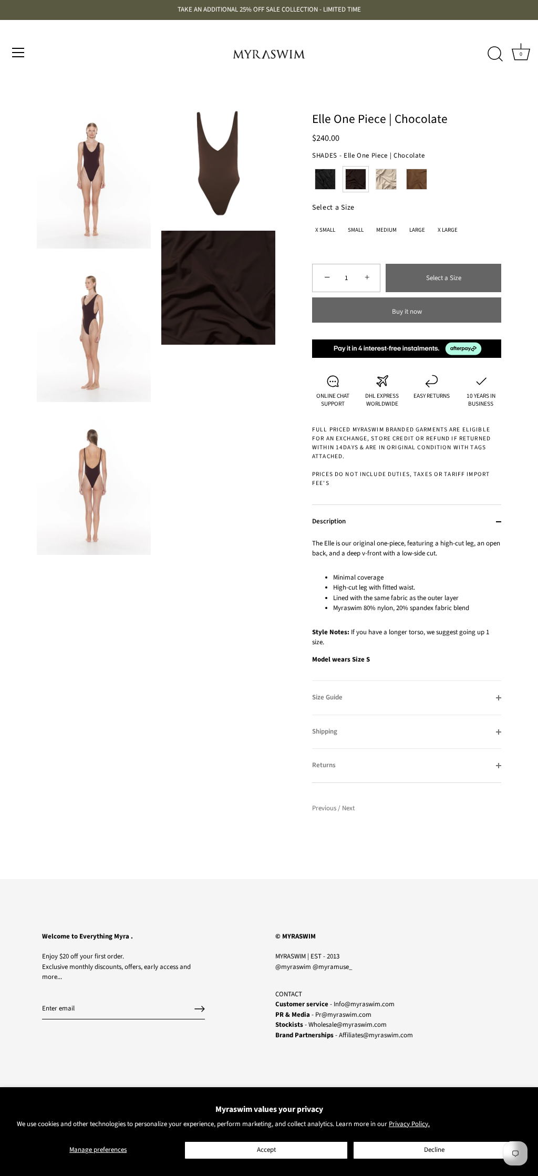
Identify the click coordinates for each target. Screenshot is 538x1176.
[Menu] (18, 52)
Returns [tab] (324, 765)
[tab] (406, 610)
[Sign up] (199, 1009)
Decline (434, 1149)
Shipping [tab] (324, 731)
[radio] (325, 179)
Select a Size (333, 207)
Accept (266, 1149)
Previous (325, 808)
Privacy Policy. (409, 1124)
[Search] (494, 54)
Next (348, 808)
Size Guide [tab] (327, 697)
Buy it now (407, 311)
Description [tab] (329, 521)
